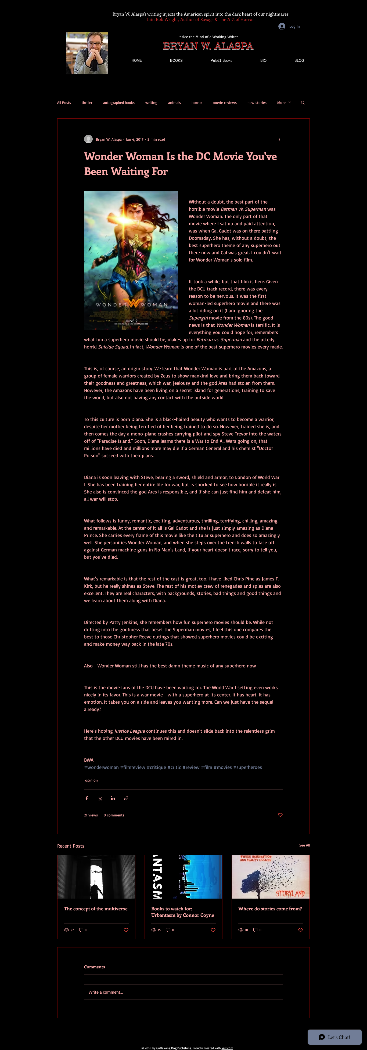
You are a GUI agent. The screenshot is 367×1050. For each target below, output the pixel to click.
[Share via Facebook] (86, 798)
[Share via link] (126, 798)
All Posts (64, 102)
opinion (91, 780)
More (281, 102)
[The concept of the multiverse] (96, 877)
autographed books (119, 102)
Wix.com (227, 1048)
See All (304, 845)
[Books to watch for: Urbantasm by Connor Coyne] (183, 877)
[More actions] (279, 139)
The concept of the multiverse (96, 908)
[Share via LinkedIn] (113, 798)
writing (151, 102)
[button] (302, 102)
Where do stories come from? (270, 908)
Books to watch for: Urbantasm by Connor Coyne (182, 911)
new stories (257, 102)
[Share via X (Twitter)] (99, 798)
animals (174, 102)
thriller (87, 102)
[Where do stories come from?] (271, 877)
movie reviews (225, 102)
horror (197, 102)
